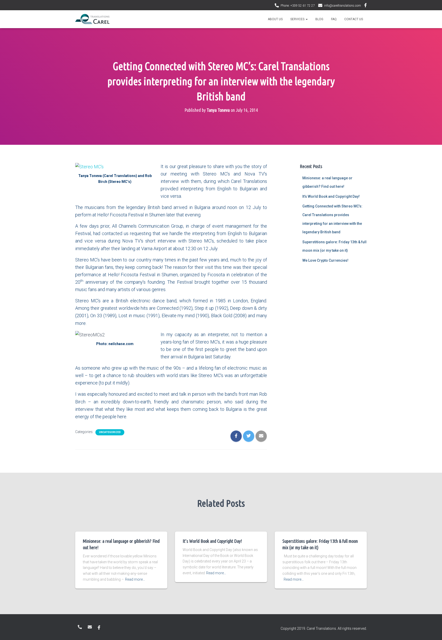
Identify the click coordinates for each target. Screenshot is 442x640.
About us (275, 19)
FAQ (334, 19)
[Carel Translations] (92, 19)
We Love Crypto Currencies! (325, 260)
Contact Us (353, 19)
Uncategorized (110, 432)
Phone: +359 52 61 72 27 (298, 5)
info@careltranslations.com (342, 5)
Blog (319, 19)
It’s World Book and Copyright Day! (331, 196)
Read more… (135, 579)
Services (297, 19)
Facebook (365, 6)
